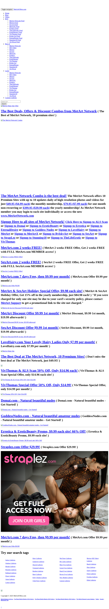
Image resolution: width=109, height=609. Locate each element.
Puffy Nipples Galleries (40, 577)
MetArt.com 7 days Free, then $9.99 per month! (35, 276)
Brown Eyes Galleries (66, 574)
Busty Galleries (37, 574)
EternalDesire (14, 65)
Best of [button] (7, 44)
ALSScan (12, 69)
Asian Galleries (10, 579)
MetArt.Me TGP (5, 600)
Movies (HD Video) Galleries (93, 560)
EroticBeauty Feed (15, 32)
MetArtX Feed (14, 27)
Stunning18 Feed (15, 40)
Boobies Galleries (38, 571)
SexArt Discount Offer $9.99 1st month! (30, 327)
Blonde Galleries (10, 566)
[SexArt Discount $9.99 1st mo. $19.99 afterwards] (54, 337)
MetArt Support (11, 302)
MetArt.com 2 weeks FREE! (21, 248)
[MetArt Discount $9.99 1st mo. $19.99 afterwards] (54, 322)
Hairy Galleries (37, 558)
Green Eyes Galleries (66, 568)
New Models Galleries (66, 577)
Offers (7, 17)
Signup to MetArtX (26, 233)
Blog (6, 15)
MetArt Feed (13, 23)
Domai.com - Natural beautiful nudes (28, 400)
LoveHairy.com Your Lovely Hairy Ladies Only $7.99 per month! (48, 342)
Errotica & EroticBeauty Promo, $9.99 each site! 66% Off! (43, 431)
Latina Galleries (10, 582)
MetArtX (12, 53)
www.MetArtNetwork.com (17, 215)
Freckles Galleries (92, 577)
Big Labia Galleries (65, 561)
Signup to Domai (14, 225)
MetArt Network (15, 46)
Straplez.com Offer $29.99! (20, 447)
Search (4, 104)
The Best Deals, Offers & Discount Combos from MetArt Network (49, 111)
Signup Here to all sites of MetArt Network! (33, 222)
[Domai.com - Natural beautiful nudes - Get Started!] (54, 410)
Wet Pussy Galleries (66, 558)
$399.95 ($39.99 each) (36, 207)
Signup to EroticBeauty (44, 225)
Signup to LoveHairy (71, 229)
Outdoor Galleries (10, 563)
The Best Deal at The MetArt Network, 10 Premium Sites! (43, 356)
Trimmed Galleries (38, 568)
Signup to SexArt (83, 233)
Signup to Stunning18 (33, 237)
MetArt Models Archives (7, 599)
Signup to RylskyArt (55, 233)
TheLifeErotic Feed (16, 30)
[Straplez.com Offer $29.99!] (54, 491)
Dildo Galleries (91, 580)
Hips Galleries (91, 567)
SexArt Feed (13, 25)
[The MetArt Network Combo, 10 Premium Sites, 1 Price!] (54, 155)
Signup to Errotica (74, 225)
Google (102, 599)
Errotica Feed (13, 28)
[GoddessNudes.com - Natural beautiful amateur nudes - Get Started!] (54, 425)
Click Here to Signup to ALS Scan (86, 221)
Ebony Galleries (10, 576)
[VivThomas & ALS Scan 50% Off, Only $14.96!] (54, 380)
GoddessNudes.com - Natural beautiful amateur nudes (40, 416)
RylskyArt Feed (14, 36)
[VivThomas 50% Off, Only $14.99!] (54, 394)
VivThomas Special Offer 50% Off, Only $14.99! (36, 385)
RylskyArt (12, 63)
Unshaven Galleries (38, 561)
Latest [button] (7, 71)
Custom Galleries (11, 98)
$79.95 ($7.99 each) (75, 203)
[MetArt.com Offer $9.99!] (54, 286)
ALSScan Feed (14, 42)
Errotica (12, 55)
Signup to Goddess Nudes (38, 229)
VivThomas (13, 61)
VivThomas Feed (15, 34)
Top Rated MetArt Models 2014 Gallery (24, 599)
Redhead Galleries (10, 573)
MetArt (11, 50)
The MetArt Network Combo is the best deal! (34, 196)
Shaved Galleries (38, 565)
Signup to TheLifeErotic (66, 237)
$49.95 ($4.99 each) (18, 203)
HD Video (12, 48)
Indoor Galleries (10, 560)
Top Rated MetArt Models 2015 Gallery (45, 599)
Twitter (97, 599)
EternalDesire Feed (15, 38)
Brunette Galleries (10, 570)
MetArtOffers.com (20, 9)
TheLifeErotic (14, 57)
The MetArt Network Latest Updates (85, 599)
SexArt (11, 52)
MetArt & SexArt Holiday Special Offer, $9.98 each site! (42, 291)
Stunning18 (13, 67)
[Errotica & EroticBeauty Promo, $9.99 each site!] (54, 440)
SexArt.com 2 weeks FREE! (21, 262)
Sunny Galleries (91, 570)
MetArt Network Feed (16, 21)
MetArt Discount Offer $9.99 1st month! (30, 313)
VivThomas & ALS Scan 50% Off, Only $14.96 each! (39, 370)
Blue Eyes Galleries (65, 565)
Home (7, 13)
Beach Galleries (91, 564)
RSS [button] (6, 19)
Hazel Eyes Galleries (66, 571)
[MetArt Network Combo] (54, 365)
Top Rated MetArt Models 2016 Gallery (65, 599)
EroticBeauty (13, 59)
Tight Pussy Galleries (39, 581)
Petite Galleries (91, 574)
